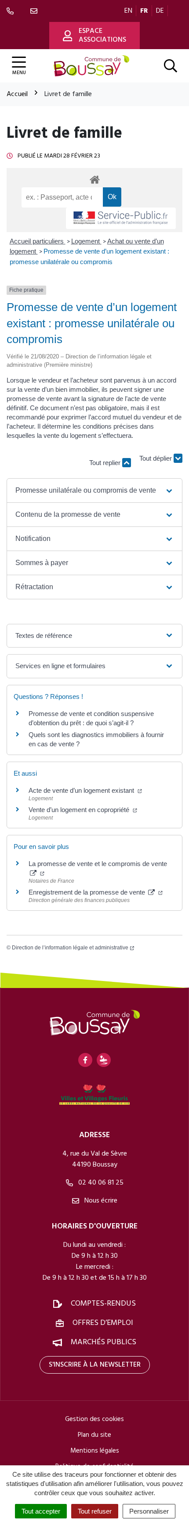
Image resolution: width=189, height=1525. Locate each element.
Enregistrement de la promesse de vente (88, 892)
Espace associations (102, 35)
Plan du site (94, 1435)
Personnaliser (149, 1511)
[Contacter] (35, 11)
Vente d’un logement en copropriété (80, 809)
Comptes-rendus (103, 1303)
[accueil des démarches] (94, 178)
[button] (94, 490)
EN (128, 11)
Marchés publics (103, 1342)
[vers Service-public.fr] (121, 218)
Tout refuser (95, 1511)
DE (160, 11)
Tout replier (105, 462)
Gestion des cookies (94, 1419)
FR (144, 11)
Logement (86, 241)
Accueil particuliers (37, 241)
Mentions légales (94, 1451)
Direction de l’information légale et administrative (70, 948)
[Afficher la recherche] (170, 65)
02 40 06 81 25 (100, 1182)
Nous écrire (100, 1200)
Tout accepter (41, 1511)
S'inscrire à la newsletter (95, 1365)
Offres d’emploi (103, 1323)
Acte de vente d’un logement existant (82, 790)
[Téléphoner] (12, 11)
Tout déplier (156, 459)
